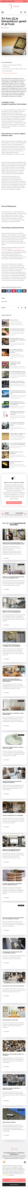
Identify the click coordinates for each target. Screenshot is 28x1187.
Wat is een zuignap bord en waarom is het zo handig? (13, 748)
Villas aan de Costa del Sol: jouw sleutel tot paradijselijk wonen (12, 850)
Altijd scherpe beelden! (9, 1122)
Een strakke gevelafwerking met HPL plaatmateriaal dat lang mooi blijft (18, 392)
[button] (25, 1162)
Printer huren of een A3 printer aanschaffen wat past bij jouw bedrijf (17, 424)
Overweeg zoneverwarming (10, 73)
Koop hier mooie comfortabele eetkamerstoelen (11, 1088)
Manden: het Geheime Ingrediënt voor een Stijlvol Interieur (12, 884)
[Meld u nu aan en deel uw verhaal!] (14, 478)
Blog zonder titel (14, 320)
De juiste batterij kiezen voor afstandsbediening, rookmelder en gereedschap (17, 403)
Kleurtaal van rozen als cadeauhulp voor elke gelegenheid (15, 363)
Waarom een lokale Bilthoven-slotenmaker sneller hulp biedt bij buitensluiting (12, 680)
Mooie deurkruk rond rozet (10, 1020)
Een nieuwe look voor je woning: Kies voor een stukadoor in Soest (13, 918)
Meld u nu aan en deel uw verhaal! (14, 482)
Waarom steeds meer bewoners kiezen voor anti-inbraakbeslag (12, 611)
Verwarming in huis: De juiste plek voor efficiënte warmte (12, 952)
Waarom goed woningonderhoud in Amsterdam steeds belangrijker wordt (13, 543)
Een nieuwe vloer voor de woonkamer (13, 986)
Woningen (6, 27)
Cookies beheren (14, 1184)
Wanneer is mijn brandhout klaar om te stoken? (13, 1054)
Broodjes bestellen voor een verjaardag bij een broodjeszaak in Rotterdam (18, 340)
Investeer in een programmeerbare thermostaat (11, 65)
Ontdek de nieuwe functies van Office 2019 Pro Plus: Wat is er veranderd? (17, 413)
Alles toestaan (14, 1180)
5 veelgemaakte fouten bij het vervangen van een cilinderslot (11, 645)
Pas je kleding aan (7, 71)
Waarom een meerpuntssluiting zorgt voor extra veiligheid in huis (13, 577)
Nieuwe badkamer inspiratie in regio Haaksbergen (13, 713)
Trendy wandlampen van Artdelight (13, 815)
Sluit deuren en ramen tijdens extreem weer (14, 68)
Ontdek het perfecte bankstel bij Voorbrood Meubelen (12, 782)
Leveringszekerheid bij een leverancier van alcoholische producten (16, 351)
